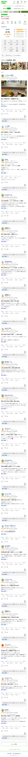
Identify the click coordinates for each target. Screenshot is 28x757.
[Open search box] (2, 55)
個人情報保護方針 (17, 753)
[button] (5, 66)
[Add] (25, 15)
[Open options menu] (26, 75)
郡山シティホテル (5, 16)
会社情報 (9, 753)
